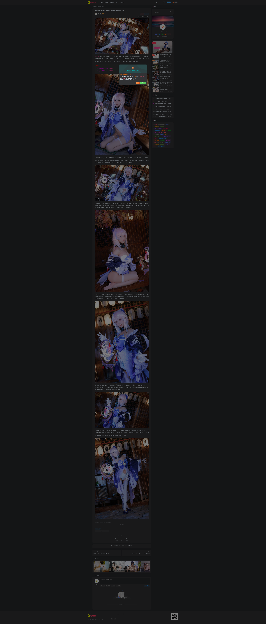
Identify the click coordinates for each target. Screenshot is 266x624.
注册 (138, 83)
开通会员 (143, 83)
